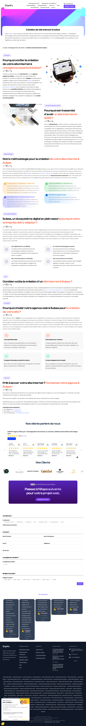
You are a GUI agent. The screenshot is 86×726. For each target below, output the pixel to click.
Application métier (23, 659)
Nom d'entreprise (49, 536)
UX (67, 33)
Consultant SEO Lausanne (40, 702)
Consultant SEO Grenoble (45, 700)
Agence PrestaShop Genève (49, 693)
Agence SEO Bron (46, 697)
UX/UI (62, 522)
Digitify (10, 33)
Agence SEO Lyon (43, 695)
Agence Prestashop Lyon (9, 693)
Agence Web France (17, 677)
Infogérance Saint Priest (50, 704)
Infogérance (28, 522)
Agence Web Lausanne (40, 681)
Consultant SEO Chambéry (58, 700)
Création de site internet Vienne (64, 683)
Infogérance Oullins (40, 704)
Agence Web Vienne (48, 679)
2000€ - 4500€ (16, 579)
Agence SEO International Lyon (55, 695)
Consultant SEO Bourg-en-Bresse (31, 700)
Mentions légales (48, 722)
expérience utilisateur (9, 87)
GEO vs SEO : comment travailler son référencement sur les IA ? (58, 658)
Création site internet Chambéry (30, 683)
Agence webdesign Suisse (54, 709)
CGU (54, 722)
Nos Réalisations (35, 7)
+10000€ (54, 579)
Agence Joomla (28, 695)
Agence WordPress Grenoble (22, 690)
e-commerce (51, 290)
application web (60, 290)
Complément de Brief (9, 562)
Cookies (58, 722)
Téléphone (47, 543)
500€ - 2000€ (7, 579)
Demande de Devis (45, 7)
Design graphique (42, 5)
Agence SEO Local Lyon (67, 695)
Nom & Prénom (7, 536)
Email (5, 543)
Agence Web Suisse (27, 677)
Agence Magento (12, 695)
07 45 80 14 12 (69, 4)
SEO (51, 38)
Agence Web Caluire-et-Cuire (14, 679)
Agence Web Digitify (7, 677)
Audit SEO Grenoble (69, 702)
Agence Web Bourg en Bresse (60, 679)
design (30, 80)
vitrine (44, 290)
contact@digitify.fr (16, 411)
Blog (58, 5)
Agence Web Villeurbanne (37, 679)
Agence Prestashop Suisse (36, 693)
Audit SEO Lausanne (79, 702)
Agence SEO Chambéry (36, 697)
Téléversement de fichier (10, 525)
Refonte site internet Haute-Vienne (27, 688)
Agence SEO (35, 695)
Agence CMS (69, 688)
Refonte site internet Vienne (42, 688)
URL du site (6, 550)
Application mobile (43, 522)
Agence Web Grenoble (18, 681)
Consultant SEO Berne (51, 702)
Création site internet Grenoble (65, 681)
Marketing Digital (31, 5)
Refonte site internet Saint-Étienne (11, 688)
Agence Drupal (20, 695)
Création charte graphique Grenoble (58, 707)
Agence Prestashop (76, 690)
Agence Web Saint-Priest (60, 677)
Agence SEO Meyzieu (68, 697)
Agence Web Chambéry (73, 679)
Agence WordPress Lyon (9, 690)
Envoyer (80, 583)
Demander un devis (43, 499)
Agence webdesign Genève (67, 709)
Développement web (34, 3)
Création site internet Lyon (51, 681)
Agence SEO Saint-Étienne (13, 697)
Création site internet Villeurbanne (14, 683)
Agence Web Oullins (71, 677)
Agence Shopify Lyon (69, 693)
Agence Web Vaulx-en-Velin (48, 677)
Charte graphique (54, 522)
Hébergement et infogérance (49, 3)
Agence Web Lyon (37, 677)
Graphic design (23, 662)
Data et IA (51, 5)
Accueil (5, 48)
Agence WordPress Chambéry (52, 690)
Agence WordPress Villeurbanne (37, 690)
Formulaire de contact (22, 413)
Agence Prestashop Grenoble (22, 693)
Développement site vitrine (16, 48)
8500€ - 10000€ (45, 579)
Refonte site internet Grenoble (74, 686)
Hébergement (20, 522)
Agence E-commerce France (17, 686)
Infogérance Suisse (61, 704)
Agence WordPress (77, 688)
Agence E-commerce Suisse (59, 686)
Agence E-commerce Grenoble (32, 686)
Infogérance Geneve (71, 704)
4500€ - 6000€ (26, 579)
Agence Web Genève (29, 681)
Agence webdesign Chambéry (40, 709)
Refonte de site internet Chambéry (57, 688)
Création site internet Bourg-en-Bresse (47, 683)
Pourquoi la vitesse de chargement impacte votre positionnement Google (58, 666)
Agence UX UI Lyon (72, 707)
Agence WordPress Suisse (65, 690)
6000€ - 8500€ (36, 579)
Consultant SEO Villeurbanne (71, 700)
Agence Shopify (60, 693)
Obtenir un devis (69, 6)
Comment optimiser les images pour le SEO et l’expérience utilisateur (58, 651)
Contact (53, 7)
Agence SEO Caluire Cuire (57, 697)
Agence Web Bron (26, 679)
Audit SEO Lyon (60, 702)
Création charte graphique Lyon (42, 707)
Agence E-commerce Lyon (46, 686)
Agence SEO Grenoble (25, 697)
